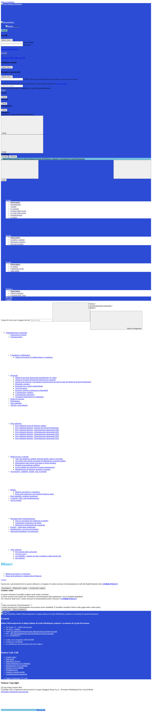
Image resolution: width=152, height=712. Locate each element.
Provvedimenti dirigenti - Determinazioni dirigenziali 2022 (37, 438)
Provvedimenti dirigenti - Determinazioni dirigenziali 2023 (37, 436)
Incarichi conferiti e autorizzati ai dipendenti (31, 390)
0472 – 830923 (14, 629)
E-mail (25, 79)
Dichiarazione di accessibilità (16, 666)
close (4, 180)
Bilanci (13, 490)
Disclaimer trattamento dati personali (14, 692)
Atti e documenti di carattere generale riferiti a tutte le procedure (39, 459)
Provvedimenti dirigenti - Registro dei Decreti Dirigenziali (37, 428)
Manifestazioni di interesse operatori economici (32, 469)
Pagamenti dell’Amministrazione (22, 519)
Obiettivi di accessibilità (15, 668)
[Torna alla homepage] (76, 159)
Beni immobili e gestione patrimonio (24, 496)
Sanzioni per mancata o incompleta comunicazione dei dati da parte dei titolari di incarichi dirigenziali (53, 382)
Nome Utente (28, 42)
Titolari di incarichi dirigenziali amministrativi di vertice (36, 378)
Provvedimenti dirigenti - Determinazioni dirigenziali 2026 (37, 430)
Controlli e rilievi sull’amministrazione (24, 498)
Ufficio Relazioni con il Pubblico (18, 664)
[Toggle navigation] (19, 169)
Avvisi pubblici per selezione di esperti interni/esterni (35, 467)
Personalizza (6, 588)
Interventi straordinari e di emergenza (24, 531)
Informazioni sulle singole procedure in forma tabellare (35, 463)
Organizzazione (16, 337)
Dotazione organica (22, 384)
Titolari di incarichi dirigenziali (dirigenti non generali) (35, 380)
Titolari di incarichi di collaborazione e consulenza (34, 357)
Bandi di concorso (17, 399)
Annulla (4, 156)
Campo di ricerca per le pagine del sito (15, 320)
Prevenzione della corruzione (26, 552)
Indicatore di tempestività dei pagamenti (30, 525)
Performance (15, 401)
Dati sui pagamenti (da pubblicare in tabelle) (31, 521)
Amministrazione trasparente (101, 306)
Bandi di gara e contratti (19, 457)
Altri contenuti (16, 550)
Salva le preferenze (19, 609)
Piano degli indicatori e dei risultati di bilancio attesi (34, 494)
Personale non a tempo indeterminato (29, 386)
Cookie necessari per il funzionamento (15, 605)
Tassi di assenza (21, 388)
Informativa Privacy (13, 661)
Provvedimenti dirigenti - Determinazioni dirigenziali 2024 (37, 434)
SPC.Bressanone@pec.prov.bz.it (32, 634)
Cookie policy (11, 657)
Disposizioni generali (18, 335)
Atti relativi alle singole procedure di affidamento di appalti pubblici (40, 461)
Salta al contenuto (7, 2)
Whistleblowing (12, 670)
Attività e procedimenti (19, 405)
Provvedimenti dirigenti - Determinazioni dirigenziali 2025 (37, 432)
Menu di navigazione (134, 328)
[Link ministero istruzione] (11, 4)
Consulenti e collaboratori (20, 355)
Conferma (12, 156)
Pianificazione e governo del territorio (24, 529)
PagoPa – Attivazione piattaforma (23, 527)
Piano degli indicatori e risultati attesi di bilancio (23, 576)
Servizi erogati (15, 500)
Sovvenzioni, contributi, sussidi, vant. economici (28, 472)
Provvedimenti (16, 423)
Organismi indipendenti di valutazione (29, 397)
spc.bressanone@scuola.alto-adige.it (34, 631)
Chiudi (4, 97)
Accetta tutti (37, 588)
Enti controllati (15, 403)
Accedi (4, 30)
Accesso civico (20, 554)
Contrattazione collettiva (24, 392)
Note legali (10, 659)
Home (92, 304)
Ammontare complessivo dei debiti (28, 523)
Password (27, 45)
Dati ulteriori (20, 558)
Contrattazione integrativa (24, 395)
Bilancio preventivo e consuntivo (27, 492)
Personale (14, 375)
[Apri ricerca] (132, 169)
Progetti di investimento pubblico (27, 465)
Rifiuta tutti (20, 588)
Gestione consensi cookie (15, 672)
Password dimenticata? (9, 49)
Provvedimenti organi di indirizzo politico (30, 426)
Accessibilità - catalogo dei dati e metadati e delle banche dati (38, 556)
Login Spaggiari (62, 84)
